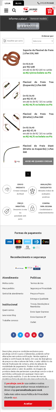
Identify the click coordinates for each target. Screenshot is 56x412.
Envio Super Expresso (39, 312)
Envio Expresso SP (38, 317)
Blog (18, 3)
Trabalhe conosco (10, 320)
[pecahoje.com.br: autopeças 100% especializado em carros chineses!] (30, 10)
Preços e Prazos (37, 294)
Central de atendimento (12, 294)
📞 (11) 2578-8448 (45, 3)
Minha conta (7, 283)
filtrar (5, 36)
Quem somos (8, 310)
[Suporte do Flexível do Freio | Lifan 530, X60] (11, 58)
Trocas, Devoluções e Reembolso (39, 305)
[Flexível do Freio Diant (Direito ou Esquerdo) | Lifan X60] (11, 154)
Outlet (33, 322)
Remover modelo (38, 18)
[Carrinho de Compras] (50, 11)
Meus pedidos (8, 288)
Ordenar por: (48, 36)
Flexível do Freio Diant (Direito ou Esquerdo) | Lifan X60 (38, 149)
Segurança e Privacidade (41, 288)
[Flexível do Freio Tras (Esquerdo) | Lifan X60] (11, 90)
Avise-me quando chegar (38, 161)
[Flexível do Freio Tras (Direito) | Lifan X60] (11, 122)
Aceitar (28, 403)
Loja (7, 3)
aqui (15, 397)
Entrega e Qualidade (39, 299)
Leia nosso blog (9, 315)
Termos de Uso (36, 283)
